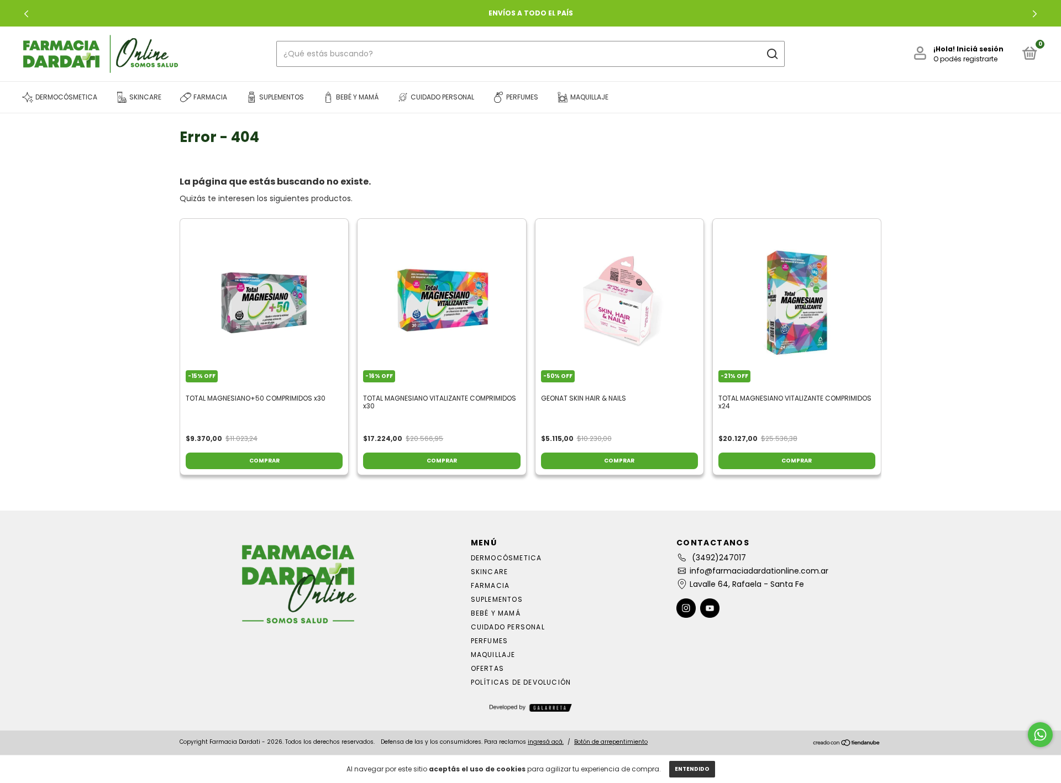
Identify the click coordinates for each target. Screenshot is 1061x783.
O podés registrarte (965, 59)
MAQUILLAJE (493, 654)
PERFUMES (489, 640)
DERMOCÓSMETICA (506, 558)
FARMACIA (490, 585)
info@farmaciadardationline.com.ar (759, 570)
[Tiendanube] (846, 743)
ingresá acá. (546, 742)
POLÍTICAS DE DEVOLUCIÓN (521, 682)
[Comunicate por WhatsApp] (1040, 734)
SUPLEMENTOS (497, 599)
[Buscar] (772, 54)
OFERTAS (487, 668)
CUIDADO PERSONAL (508, 627)
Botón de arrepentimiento (611, 742)
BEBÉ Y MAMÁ (496, 613)
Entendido (692, 769)
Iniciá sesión (980, 49)
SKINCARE (489, 571)
